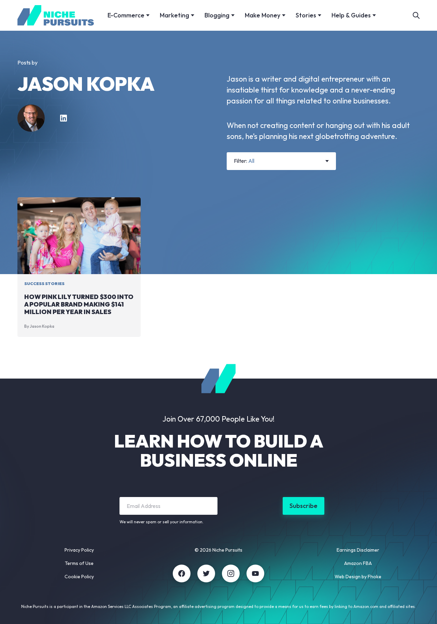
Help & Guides (351, 15)
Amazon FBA (358, 563)
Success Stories (44, 283)
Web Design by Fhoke (358, 576)
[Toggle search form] (416, 15)
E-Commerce (126, 15)
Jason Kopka (42, 326)
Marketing (174, 15)
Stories (306, 15)
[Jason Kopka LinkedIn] (63, 118)
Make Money (262, 15)
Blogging (217, 15)
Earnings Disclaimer (358, 550)
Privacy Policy (79, 550)
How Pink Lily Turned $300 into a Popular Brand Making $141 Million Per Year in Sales (78, 304)
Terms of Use (79, 563)
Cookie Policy (79, 576)
